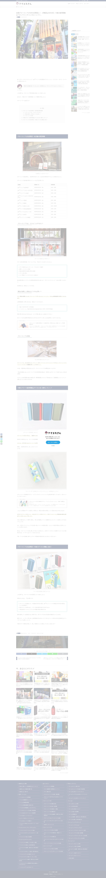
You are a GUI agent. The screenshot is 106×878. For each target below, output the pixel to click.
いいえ (53, 445)
